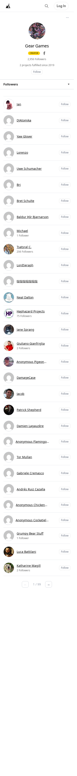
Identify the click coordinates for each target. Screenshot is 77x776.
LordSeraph (25, 265)
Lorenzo (22, 152)
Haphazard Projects (31, 311)
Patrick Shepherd (29, 410)
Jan (19, 104)
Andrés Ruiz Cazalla (31, 489)
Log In (61, 6)
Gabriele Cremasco (30, 473)
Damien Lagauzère (30, 426)
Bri (19, 185)
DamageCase (26, 378)
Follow (37, 72)
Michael (22, 231)
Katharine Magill (29, 566)
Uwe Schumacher (29, 169)
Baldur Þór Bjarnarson (33, 217)
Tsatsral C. (24, 247)
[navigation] (37, 84)
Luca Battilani (26, 552)
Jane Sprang (25, 329)
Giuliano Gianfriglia (31, 343)
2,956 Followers (37, 59)
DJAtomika (24, 120)
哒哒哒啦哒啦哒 (27, 281)
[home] (8, 6)
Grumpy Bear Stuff (30, 533)
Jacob (20, 394)
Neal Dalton (25, 297)
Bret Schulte (25, 201)
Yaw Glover (24, 136)
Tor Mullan (24, 457)
